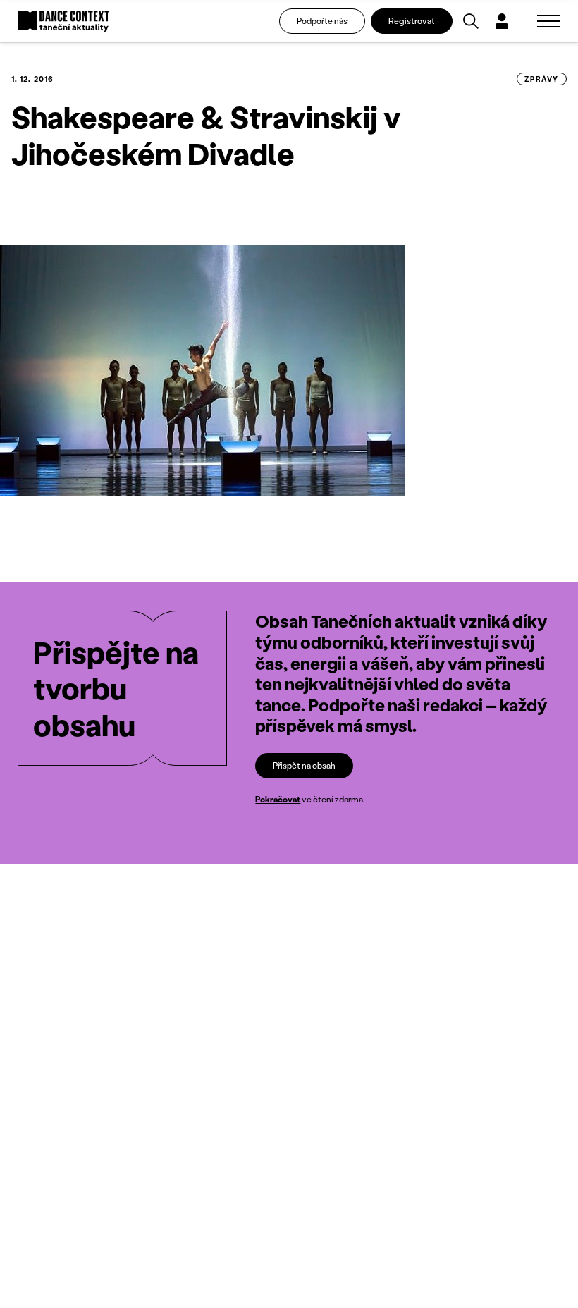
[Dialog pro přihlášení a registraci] (502, 21)
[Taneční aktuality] (63, 21)
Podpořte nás (322, 21)
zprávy (541, 79)
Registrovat (411, 21)
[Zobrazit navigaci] (548, 21)
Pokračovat (277, 799)
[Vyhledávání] (471, 21)
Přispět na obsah (304, 765)
